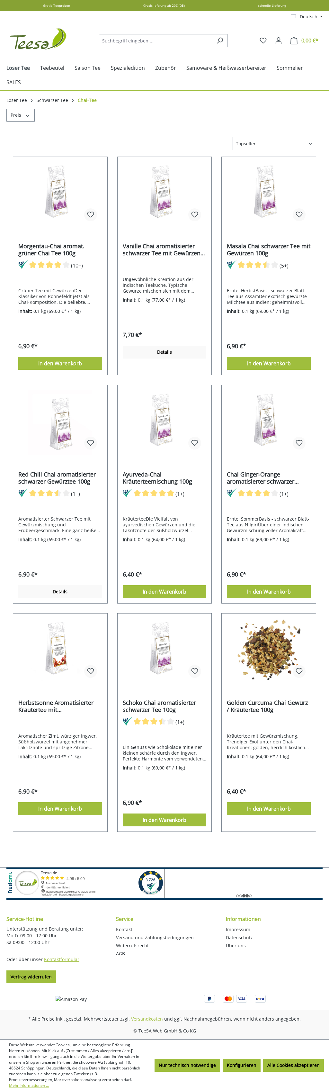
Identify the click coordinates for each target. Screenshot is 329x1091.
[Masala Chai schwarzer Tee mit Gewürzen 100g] (269, 194)
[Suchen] (219, 40)
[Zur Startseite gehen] (38, 39)
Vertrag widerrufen (31, 977)
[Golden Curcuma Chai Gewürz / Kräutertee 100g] (269, 651)
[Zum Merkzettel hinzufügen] (90, 214)
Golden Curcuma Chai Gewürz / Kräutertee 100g (267, 706)
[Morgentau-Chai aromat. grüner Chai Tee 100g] (60, 194)
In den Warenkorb (60, 363)
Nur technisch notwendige (187, 1065)
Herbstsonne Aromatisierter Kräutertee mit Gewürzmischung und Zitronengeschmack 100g (55, 706)
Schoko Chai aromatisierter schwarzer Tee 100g (159, 706)
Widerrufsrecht (132, 945)
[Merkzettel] (263, 40)
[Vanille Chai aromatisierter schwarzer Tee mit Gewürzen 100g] (165, 194)
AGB (120, 953)
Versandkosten (147, 1019)
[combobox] (156, 40)
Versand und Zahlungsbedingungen (155, 937)
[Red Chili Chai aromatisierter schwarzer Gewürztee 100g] (60, 422)
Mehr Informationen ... (29, 1085)
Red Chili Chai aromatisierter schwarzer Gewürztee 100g (57, 478)
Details (164, 352)
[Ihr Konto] (278, 40)
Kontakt (124, 929)
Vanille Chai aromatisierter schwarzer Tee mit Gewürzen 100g (161, 249)
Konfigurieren (241, 1065)
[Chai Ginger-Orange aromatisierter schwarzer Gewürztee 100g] (269, 422)
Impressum (238, 929)
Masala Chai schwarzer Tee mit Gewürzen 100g (268, 249)
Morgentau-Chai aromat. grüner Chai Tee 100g (51, 249)
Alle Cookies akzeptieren (293, 1065)
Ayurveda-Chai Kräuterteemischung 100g (157, 478)
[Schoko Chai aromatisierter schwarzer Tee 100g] (165, 651)
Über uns (236, 945)
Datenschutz (239, 937)
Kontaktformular (61, 959)
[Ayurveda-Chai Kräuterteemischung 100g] (165, 422)
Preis (16, 115)
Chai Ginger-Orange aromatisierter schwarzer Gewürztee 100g (260, 478)
